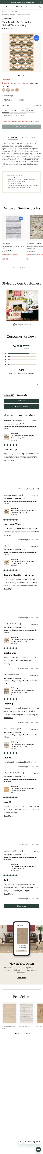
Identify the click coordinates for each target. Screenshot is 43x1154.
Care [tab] (32, 137)
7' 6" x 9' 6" (8, 116)
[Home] (21, 6)
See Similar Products (33, 121)
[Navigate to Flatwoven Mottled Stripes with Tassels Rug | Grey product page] (14, 227)
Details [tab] (24, 137)
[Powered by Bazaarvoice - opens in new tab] (22, 324)
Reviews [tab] (9, 395)
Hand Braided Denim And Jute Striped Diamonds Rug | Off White (23, 438)
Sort (21, 415)
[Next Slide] (37, 384)
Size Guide (37, 105)
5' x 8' (23, 110)
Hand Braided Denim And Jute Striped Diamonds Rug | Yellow (23, 790)
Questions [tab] (22, 395)
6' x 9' (31, 110)
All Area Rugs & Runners (14, 11)
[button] (7, 29)
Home (3, 11)
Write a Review (26, 407)
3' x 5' (6, 110)
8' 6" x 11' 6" (20, 116)
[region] (21, 384)
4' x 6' (14, 110)
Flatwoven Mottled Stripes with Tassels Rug (13, 247)
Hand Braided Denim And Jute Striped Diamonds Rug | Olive (23, 869)
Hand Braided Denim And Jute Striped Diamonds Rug (16, 14)
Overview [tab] (13, 137)
